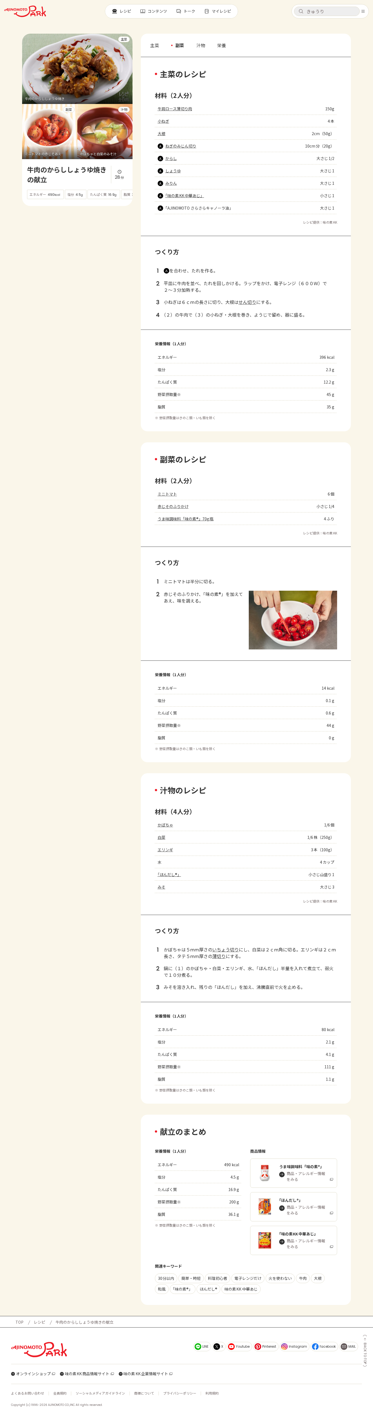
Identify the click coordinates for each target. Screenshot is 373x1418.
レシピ (39, 1322)
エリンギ (165, 849)
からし (171, 158)
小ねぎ (163, 121)
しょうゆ (173, 170)
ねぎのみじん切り (180, 146)
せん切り (247, 302)
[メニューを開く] (363, 11)
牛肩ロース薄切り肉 (175, 108)
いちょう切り (225, 949)
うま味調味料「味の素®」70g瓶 (186, 518)
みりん (171, 183)
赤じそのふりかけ (173, 506)
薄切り (219, 956)
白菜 (161, 837)
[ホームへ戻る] (25, 11)
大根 (161, 133)
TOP (19, 1322)
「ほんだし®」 (169, 874)
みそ (161, 887)
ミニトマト (167, 494)
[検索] (301, 11)
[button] (327, 11)
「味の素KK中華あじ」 (184, 195)
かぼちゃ (165, 825)
